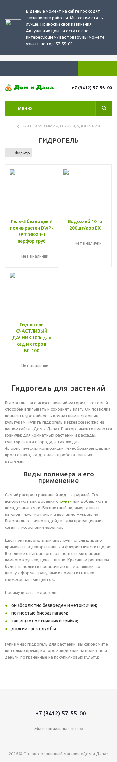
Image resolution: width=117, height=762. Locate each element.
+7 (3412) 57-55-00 (92, 88)
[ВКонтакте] (45, 739)
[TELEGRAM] (59, 739)
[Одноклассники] (72, 739)
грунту (65, 501)
